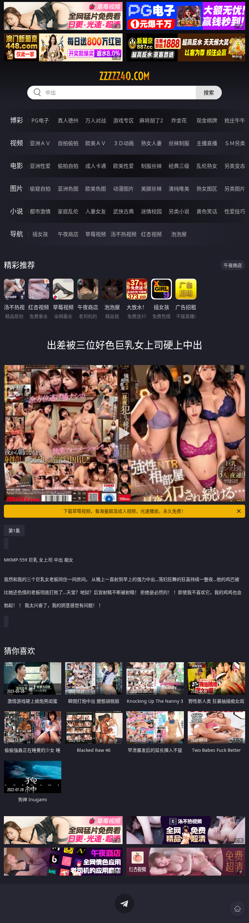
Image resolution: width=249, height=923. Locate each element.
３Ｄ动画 (123, 143)
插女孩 (40, 234)
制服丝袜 (151, 166)
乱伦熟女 (206, 166)
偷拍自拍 (68, 166)
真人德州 (68, 120)
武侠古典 (123, 211)
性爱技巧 (234, 211)
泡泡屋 (179, 234)
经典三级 (179, 166)
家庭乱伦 (68, 211)
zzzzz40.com (124, 76)
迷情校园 (151, 211)
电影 (16, 165)
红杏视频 (151, 234)
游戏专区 (123, 120)
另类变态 (234, 166)
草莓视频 (95, 234)
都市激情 (40, 211)
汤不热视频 (123, 234)
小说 (16, 211)
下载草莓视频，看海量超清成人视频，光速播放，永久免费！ (124, 511)
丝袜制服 (179, 143)
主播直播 (206, 143)
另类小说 (179, 211)
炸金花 (179, 120)
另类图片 (234, 188)
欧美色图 (95, 188)
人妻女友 (95, 211)
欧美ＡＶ (95, 143)
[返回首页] (237, 909)
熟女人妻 (151, 143)
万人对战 (95, 120)
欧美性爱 (123, 166)
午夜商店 (68, 234)
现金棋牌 (206, 120)
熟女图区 (206, 188)
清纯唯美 (179, 188)
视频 (16, 143)
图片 (16, 188)
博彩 (16, 120)
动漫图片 (123, 188)
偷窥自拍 (40, 188)
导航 (16, 234)
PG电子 (40, 120)
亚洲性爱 (40, 166)
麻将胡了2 (151, 120)
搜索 (209, 92)
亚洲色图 (68, 188)
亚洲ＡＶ (40, 143)
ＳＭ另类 (234, 143)
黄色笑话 (206, 211)
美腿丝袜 (151, 188)
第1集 (14, 530)
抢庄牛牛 (234, 120)
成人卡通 (95, 166)
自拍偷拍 (68, 143)
